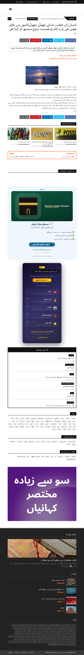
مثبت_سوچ (64, 427)
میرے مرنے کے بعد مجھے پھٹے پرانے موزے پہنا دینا (64, 18)
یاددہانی (59, 429)
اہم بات (71, 355)
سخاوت (65, 424)
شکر (27, 424)
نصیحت (41, 427)
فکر (74, 427)
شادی (36, 424)
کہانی (71, 374)
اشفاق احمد (40, 625)
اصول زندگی (40, 418)
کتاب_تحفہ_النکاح (21, 456)
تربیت (73, 421)
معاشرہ (53, 427)
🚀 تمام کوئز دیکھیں (42, 280)
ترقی (69, 421)
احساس (62, 418)
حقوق (33, 421)
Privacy (17, 652)
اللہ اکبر (27, 418)
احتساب (73, 418)
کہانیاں (64, 429)
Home (31, 652)
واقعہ (32, 427)
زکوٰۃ (70, 424)
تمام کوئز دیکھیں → (42, 337)
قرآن (70, 427)
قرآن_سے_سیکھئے (35, 456)
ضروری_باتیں (27, 636)
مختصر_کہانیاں (71, 642)
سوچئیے (47, 424)
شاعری (31, 424)
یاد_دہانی (21, 642)
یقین (54, 429)
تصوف (64, 421)
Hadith (62, 644)
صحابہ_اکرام (21, 424)
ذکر (17, 421)
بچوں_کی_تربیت (62, 442)
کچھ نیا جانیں (68, 10)
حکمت (28, 421)
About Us (24, 652)
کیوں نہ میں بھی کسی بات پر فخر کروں (62, 58)
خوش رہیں (18, 631)
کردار (75, 33)
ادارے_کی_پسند (69, 365)
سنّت (59, 424)
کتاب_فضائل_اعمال (70, 459)
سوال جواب (53, 424)
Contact (10, 652)
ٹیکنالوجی (22, 427)
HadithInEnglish (42, 18)
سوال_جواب (72, 636)
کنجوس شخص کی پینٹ (67, 55)
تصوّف (24, 628)
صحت (15, 424)
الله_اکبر (73, 456)
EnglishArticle (70, 644)
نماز (37, 427)
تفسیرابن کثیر (57, 421)
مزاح (19, 18)
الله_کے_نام (33, 418)
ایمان (17, 418)
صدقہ (10, 424)
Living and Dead (30, 18)
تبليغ (43, 628)
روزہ (74, 424)
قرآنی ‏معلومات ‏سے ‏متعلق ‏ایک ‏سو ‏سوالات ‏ (58, 560)
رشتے (13, 421)
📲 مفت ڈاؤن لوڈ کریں (42, 244)
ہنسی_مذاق (28, 642)
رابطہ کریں (56, 1)
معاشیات (48, 427)
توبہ (42, 421)
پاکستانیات (12, 442)
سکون (41, 424)
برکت (12, 418)
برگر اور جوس (12, 18)
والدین (27, 427)
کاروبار (16, 427)
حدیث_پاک (60, 456)
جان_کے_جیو (54, 442)
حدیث (37, 421)
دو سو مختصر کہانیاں (33, 1)
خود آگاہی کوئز (19, 1)
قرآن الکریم (70, 403)
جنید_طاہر (46, 631)
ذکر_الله (47, 456)
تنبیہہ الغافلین (48, 421)
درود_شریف (72, 633)
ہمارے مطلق (46, 1)
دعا (55, 456)
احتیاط (67, 418)
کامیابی (11, 427)
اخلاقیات (56, 418)
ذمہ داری (22, 421)
